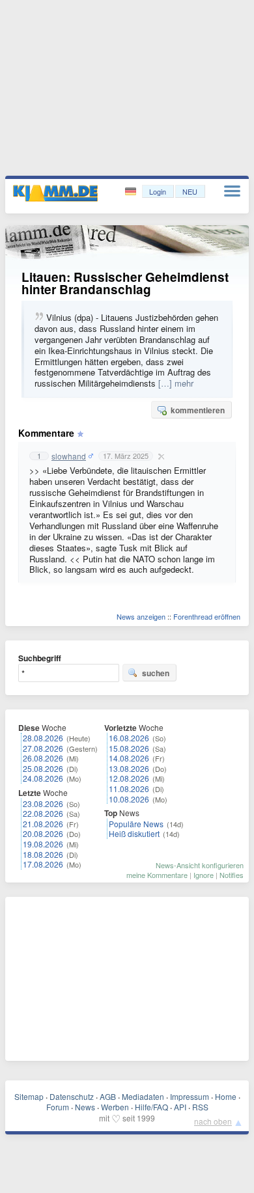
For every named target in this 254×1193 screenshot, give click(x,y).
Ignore (203, 875)
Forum (57, 1106)
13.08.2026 (129, 768)
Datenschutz (71, 1096)
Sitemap (29, 1096)
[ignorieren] (159, 456)
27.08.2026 (43, 748)
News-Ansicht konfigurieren (200, 865)
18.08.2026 (43, 854)
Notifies (231, 875)
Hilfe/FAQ (151, 1106)
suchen (155, 673)
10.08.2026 (129, 798)
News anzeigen (141, 616)
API (180, 1106)
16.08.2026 (129, 737)
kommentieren (198, 410)
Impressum (189, 1096)
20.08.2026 (43, 833)
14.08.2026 (129, 757)
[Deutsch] (132, 191)
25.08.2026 (43, 768)
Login (157, 191)
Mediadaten (143, 1096)
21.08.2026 (43, 823)
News (85, 1106)
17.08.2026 (43, 864)
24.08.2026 (43, 778)
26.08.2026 (43, 757)
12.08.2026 (129, 778)
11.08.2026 (129, 788)
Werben (115, 1106)
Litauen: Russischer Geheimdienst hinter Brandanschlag (125, 283)
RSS (200, 1106)
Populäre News (136, 823)
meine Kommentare (157, 875)
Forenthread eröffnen (206, 616)
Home (225, 1096)
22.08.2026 (43, 813)
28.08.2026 (43, 737)
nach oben (213, 1121)
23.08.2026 (43, 803)
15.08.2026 (129, 748)
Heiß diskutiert (134, 833)
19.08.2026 (43, 843)
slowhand (68, 456)
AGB (108, 1096)
